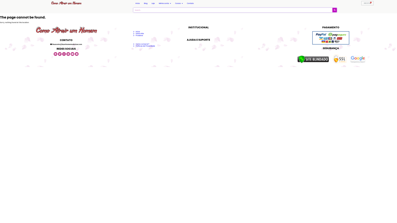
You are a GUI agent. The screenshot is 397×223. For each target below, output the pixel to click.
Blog (145, 3)
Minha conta (164, 3)
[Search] (334, 10)
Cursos (178, 3)
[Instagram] (64, 54)
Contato (190, 3)
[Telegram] (77, 54)
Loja (153, 3)
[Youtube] (72, 54)
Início (137, 3)
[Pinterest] (68, 54)
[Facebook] (55, 54)
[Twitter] (60, 54)
